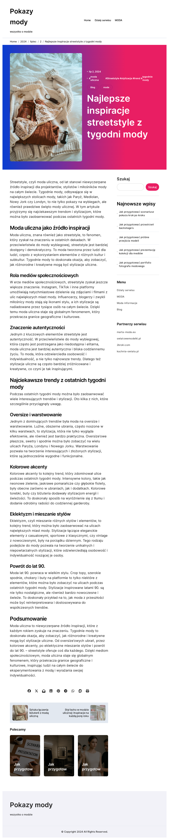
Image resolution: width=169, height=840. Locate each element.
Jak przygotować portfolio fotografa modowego (135, 264)
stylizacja (126, 78)
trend (137, 78)
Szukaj (123, 179)
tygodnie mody (147, 78)
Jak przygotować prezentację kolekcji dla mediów (137, 251)
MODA (118, 20)
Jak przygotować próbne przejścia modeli (134, 239)
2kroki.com (123, 344)
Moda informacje (127, 303)
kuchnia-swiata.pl (128, 351)
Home (87, 20)
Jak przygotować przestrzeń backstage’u (136, 226)
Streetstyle (113, 78)
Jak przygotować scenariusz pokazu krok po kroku (136, 213)
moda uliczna (94, 78)
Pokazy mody (31, 805)
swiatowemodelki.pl (129, 338)
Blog (92, 87)
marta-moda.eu (126, 332)
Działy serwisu (103, 20)
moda (106, 87)
